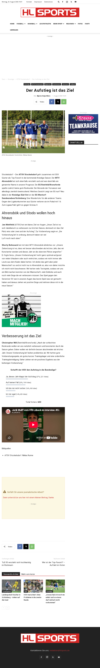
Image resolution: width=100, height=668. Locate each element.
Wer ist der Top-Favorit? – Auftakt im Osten (53, 563)
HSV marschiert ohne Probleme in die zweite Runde (32, 597)
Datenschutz (48, 2)
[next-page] (7, 607)
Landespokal (7, 591)
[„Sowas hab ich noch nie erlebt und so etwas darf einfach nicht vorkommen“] (55, 586)
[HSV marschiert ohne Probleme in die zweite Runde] (33, 586)
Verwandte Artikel (10, 574)
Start (3, 79)
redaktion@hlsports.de (60, 650)
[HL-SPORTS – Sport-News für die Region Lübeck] (50, 12)
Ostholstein (56, 84)
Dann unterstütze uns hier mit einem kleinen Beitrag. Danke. (28, 497)
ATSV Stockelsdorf (23, 79)
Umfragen (14, 30)
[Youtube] (75, 2)
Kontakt (29, 2)
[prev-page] (3, 607)
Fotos (80, 24)
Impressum (38, 2)
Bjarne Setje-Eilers (43, 96)
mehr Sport (57, 24)
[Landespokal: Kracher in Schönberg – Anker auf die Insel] (11, 586)
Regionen (70, 24)
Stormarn (65, 84)
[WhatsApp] (63, 101)
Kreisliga (11, 79)
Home (12, 24)
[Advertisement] (50, 57)
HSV (25, 591)
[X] (71, 2)
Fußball (20, 24)
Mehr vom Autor (28, 574)
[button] (59, 2)
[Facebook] (63, 2)
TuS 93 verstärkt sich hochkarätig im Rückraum (16, 563)
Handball (31, 24)
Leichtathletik (45, 24)
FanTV (87, 24)
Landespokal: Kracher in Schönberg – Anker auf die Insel (11, 597)
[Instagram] (67, 2)
